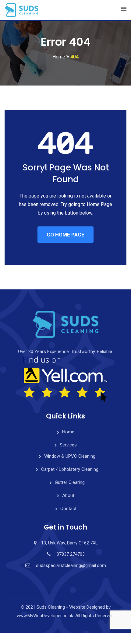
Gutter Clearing (70, 482)
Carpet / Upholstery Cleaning (69, 469)
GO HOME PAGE (65, 235)
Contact (68, 508)
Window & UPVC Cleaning (69, 456)
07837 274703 (71, 554)
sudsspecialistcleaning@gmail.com (71, 565)
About (68, 495)
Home (68, 432)
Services (68, 445)
